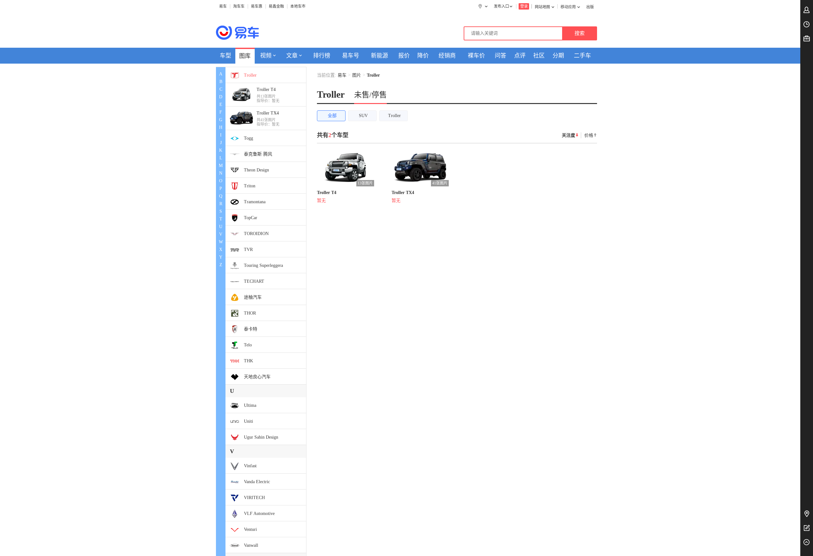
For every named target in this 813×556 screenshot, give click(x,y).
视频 (266, 55)
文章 (292, 55)
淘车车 (239, 6)
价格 (588, 135)
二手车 (582, 55)
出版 (590, 7)
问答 (500, 55)
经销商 (447, 55)
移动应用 (568, 7)
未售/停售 (370, 95)
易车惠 (256, 6)
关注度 (568, 135)
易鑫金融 (276, 6)
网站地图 (542, 7)
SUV (363, 115)
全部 (332, 115)
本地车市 (298, 6)
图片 (356, 75)
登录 (524, 6)
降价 (423, 55)
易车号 (350, 55)
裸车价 (476, 55)
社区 (539, 55)
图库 (245, 56)
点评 (520, 55)
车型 (225, 55)
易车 (223, 6)
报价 (404, 55)
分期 (558, 55)
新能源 (379, 55)
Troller (394, 115)
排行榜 (321, 55)
